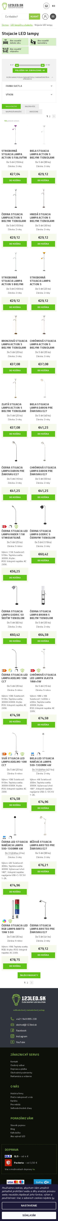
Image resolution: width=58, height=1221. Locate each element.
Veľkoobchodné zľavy (21, 1108)
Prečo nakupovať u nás (22, 1097)
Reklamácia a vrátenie (21, 1076)
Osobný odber (18, 1065)
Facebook (21, 1030)
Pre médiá (15, 1104)
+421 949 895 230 (26, 1019)
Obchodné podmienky (21, 1072)
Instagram (21, 1036)
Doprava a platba (19, 1068)
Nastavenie (29, 1205)
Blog (13, 1128)
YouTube (20, 1042)
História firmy (17, 1093)
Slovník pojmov (18, 1125)
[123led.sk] (12, 6)
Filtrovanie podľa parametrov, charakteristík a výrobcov (27, 78)
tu (53, 1198)
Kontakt (14, 1061)
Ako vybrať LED (18, 1136)
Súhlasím (29, 1215)
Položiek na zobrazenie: (30, 70)
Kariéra (14, 1100)
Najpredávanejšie (13, 111)
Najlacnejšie (11, 106)
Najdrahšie (30, 106)
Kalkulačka (16, 1132)
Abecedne (34, 111)
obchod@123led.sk (26, 1025)
